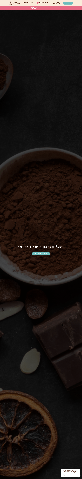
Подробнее (74, 472)
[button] (68, 3)
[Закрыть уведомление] (79, 469)
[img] (38, 3)
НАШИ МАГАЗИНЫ (43, 2)
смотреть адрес (42, 3)
